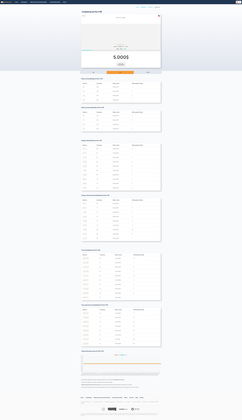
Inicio (137, 7)
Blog (137, 397)
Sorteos (131, 397)
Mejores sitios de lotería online (38, 2)
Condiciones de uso (136, 401)
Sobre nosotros (120, 401)
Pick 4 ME (150, 7)
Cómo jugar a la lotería (98, 401)
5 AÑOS (148, 72)
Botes (64, 2)
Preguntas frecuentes (86, 401)
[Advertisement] (121, 34)
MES (93, 72)
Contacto (128, 401)
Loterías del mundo (55, 2)
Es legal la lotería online (110, 401)
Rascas (142, 397)
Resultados (143, 7)
